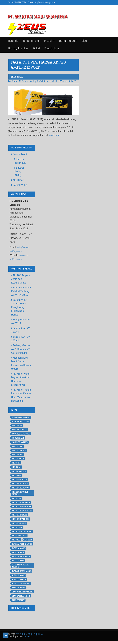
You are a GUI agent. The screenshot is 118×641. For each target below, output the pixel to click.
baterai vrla (18, 552)
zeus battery (18, 600)
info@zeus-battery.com (44, 2)
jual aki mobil (18, 575)
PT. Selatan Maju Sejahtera (29, 634)
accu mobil (17, 454)
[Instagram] (22, 7)
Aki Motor (18, 180)
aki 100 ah (16, 467)
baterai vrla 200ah (21, 556)
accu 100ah (17, 446)
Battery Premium (18, 48)
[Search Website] (27, 7)
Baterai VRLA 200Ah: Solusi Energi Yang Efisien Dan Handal (19, 307)
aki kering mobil (20, 484)
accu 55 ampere (19, 430)
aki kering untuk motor (20, 493)
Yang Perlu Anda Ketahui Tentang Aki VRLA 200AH (21, 291)
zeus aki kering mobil (22, 592)
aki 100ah (16, 475)
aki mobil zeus (19, 523)
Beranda (13, 41)
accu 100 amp (18, 438)
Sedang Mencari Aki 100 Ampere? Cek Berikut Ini (21, 349)
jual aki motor (19, 579)
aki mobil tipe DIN (20, 519)
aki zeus (28, 540)
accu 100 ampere (20, 442)
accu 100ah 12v (19, 450)
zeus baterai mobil (21, 596)
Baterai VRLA (20, 185)
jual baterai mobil (21, 583)
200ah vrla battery (21, 417)
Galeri (36, 48)
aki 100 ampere (19, 471)
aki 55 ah (16, 463)
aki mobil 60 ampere (21, 506)
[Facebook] (9, 7)
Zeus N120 (17, 76)
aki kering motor (20, 488)
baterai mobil (18, 548)
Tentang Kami (31, 41)
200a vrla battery (20, 421)
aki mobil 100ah (19, 515)
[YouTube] (18, 7)
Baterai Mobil (50, 81)
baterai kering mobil (22, 544)
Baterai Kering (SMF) (19, 171)
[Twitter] (14, 7)
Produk (48, 41)
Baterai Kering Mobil (32, 81)
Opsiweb (26, 636)
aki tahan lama (19, 536)
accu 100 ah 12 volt (21, 434)
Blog (84, 41)
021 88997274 (19, 2)
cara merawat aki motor (20, 566)
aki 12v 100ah (18, 459)
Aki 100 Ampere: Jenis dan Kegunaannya (21, 279)
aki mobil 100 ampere (22, 511)
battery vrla (18, 560)
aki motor (17, 527)
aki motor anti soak (21, 531)
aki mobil (16, 498)
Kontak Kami (51, 48)
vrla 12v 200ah (18, 588)
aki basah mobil (19, 479)
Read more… (55, 135)
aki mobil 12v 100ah (21, 502)
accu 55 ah (17, 425)
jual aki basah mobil (21, 571)
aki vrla (16, 540)
